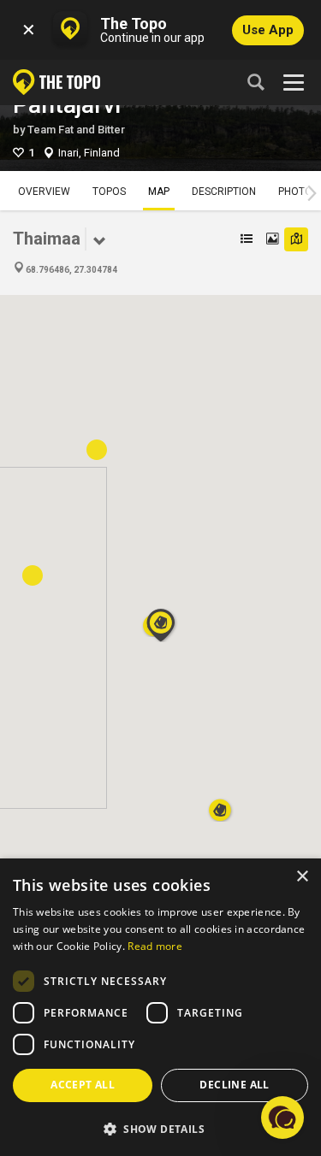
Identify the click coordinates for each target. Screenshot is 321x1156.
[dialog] (160, 1007)
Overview (44, 192)
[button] (220, 805)
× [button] (301, 876)
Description (224, 192)
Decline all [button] (234, 1084)
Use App (268, 30)
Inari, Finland (89, 152)
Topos (109, 192)
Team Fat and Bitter (76, 129)
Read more (155, 946)
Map (158, 192)
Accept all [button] (83, 1084)
